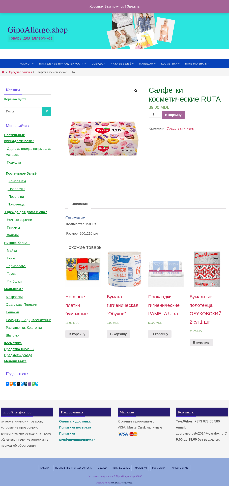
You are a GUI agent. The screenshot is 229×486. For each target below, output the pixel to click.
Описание (79, 204)
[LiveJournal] (25, 384)
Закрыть (133, 6)
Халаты (12, 235)
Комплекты (17, 181)
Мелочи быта (15, 361)
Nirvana (115, 482)
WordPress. (127, 482)
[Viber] (29, 384)
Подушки (13, 162)
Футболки (14, 281)
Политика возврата (75, 427)
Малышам (141, 468)
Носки (11, 258)
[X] (18, 384)
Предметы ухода (18, 355)
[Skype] (36, 384)
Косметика (158, 468)
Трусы (11, 274)
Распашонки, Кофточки (24, 327)
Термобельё (16, 266)
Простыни (16, 196)
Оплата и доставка (75, 421)
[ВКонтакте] (7, 384)
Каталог (45, 468)
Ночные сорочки (19, 220)
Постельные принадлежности (74, 468)
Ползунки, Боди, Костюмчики (28, 320)
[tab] (79, 204)
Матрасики (14, 297)
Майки (11, 250)
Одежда (102, 468)
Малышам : (13, 289)
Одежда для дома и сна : (25, 212)
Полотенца (16, 204)
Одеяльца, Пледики (21, 304)
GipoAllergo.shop (38, 29)
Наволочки (16, 189)
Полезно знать (180, 468)
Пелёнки (12, 312)
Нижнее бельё (121, 468)
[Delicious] (22, 384)
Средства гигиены (20, 72)
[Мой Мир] (14, 384)
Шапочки (12, 335)
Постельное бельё (21, 173)
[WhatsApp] (33, 384)
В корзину (173, 115)
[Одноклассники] (11, 384)
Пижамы (13, 227)
